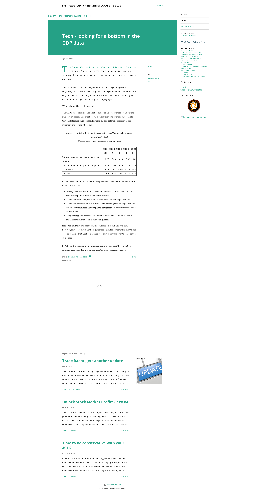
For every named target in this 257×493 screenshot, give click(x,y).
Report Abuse (187, 26)
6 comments (73, 430)
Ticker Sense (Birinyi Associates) (193, 76)
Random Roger (186, 64)
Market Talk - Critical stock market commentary (191, 59)
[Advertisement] (96, 327)
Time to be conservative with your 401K (93, 445)
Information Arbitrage (189, 56)
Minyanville (185, 62)
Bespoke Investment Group (191, 54)
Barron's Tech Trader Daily (191, 52)
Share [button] (150, 67)
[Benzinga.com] (194, 117)
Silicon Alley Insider (188, 70)
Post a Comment (75, 389)
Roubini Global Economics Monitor (194, 66)
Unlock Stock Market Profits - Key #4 (95, 401)
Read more (125, 389)
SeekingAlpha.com (187, 68)
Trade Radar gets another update (92, 360)
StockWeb (184, 72)
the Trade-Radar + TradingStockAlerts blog (91, 5)
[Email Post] (90, 257)
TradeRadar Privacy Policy (193, 42)
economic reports (153, 78)
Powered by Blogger (114, 485)
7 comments (73, 476)
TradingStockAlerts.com (189, 35)
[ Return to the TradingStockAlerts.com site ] (69, 15)
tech (149, 81)
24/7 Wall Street (187, 50)
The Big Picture (186, 74)
